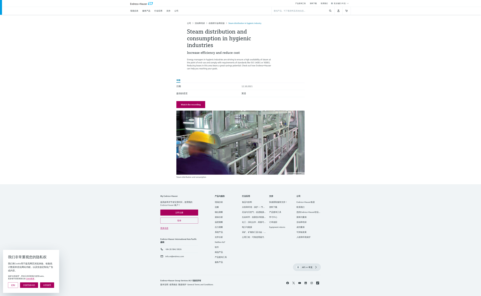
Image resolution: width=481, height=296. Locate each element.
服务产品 (219, 262)
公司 (189, 23)
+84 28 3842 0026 (173, 249)
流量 (217, 207)
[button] (179, 213)
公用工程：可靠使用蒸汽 (253, 237)
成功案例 (300, 227)
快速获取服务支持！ (278, 202)
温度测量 (219, 222)
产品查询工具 (300, 3)
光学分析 (219, 237)
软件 (217, 247)
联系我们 (324, 3)
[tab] (178, 80)
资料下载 (313, 3)
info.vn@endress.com (174, 256)
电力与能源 (247, 227)
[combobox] (341, 3)
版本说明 (164, 284)
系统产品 (219, 232)
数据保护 (182, 284)
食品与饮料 (247, 202)
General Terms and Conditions (200, 284)
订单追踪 (273, 222)
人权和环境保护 (303, 237)
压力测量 (220, 227)
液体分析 (219, 217)
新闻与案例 (301, 217)
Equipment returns (277, 227)
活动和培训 (200, 23)
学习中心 (273, 217)
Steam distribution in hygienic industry (244, 23)
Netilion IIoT (220, 242)
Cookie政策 (30, 278)
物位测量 (219, 212)
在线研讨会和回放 (217, 23)
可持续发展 (301, 232)
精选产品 (219, 252)
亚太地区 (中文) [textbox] (340, 3)
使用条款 (173, 284)
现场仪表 (219, 202)
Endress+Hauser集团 (305, 202)
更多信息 (164, 228)
